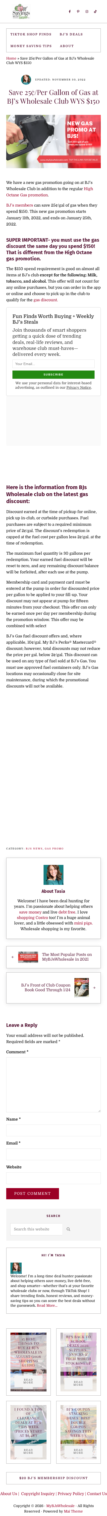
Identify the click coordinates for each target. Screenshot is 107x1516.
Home (11, 58)
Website (14, 1167)
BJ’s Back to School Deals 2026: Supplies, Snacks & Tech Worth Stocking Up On (78, 1352)
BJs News (34, 848)
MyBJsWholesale (60, 1506)
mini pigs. (83, 923)
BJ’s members (19, 205)
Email (13, 1143)
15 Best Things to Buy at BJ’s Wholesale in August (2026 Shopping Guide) (28, 1352)
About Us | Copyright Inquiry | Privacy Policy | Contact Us (53, 1494)
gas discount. (45, 300)
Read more (33, 1381)
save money (30, 912)
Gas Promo (54, 848)
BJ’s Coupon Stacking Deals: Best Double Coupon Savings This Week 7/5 (78, 1422)
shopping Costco (32, 917)
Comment (17, 1052)
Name (13, 1119)
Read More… (47, 1305)
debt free (66, 912)
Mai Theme (73, 1511)
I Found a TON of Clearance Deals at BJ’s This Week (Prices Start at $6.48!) (28, 1422)
